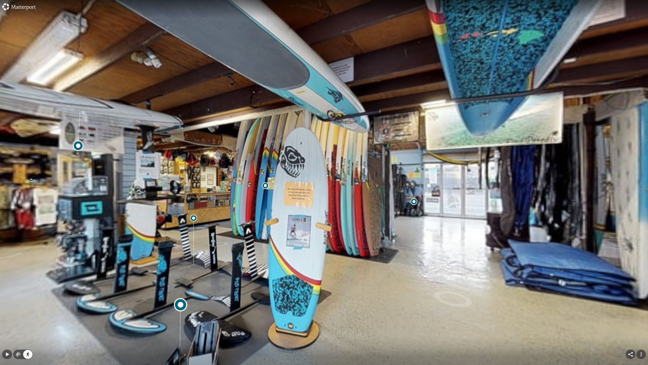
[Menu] (641, 354)
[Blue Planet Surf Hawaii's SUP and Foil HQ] (324, 182)
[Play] (7, 354)
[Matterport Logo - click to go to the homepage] (19, 6)
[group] (23, 354)
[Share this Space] (630, 354)
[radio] (18, 354)
